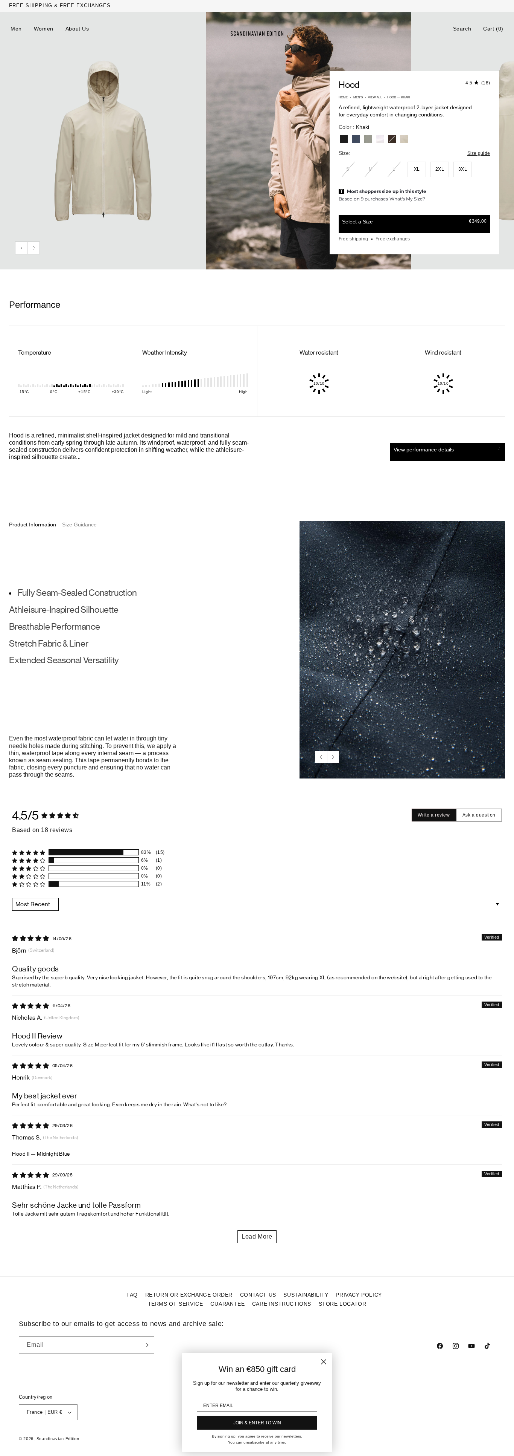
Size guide (478, 153)
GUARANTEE (227, 1304)
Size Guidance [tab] (79, 525)
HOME (343, 97)
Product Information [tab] (32, 525)
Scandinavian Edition (57, 1438)
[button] (462, 29)
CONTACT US (258, 1295)
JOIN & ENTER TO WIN (257, 1422)
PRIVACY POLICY (359, 1295)
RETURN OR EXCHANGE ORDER (189, 1295)
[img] (30, 938)
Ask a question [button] (479, 815)
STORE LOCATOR (342, 1304)
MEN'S (358, 97)
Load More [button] (257, 1236)
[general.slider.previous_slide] (21, 248)
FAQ (132, 1295)
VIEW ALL (375, 97)
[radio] (344, 139)
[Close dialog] (323, 1361)
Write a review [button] (434, 815)
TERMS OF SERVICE (175, 1304)
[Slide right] (333, 757)
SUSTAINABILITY (305, 1295)
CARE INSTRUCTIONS (281, 1304)
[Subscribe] (145, 1345)
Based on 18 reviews (42, 830)
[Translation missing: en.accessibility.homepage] (257, 33)
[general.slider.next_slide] (33, 248)
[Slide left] (321, 757)
